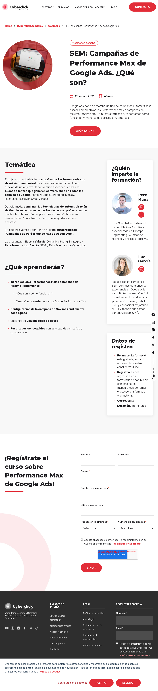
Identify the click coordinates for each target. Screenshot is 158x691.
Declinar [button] (128, 682)
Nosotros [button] (46, 7)
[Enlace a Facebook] (25, 628)
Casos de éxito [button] (84, 7)
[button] (153, 315)
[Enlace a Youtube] (7, 628)
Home (9, 26)
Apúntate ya (85, 131)
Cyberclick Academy (30, 26)
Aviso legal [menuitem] (88, 619)
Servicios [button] (64, 7)
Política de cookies (92, 645)
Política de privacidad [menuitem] (93, 613)
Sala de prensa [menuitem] (57, 643)
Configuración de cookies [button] (72, 682)
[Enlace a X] (31, 628)
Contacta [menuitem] (54, 649)
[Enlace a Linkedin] (18, 628)
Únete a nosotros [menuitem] (58, 637)
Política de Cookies (49, 671)
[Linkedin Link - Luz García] (141, 269)
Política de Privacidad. (134, 655)
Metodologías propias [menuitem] (60, 626)
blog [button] (114, 7)
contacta (142, 7)
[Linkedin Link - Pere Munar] (141, 207)
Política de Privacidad (126, 543)
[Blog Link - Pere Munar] (141, 215)
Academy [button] (100, 7)
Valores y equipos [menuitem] (59, 632)
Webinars (54, 26)
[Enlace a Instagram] (12, 628)
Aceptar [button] (101, 682)
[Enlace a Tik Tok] (36, 628)
